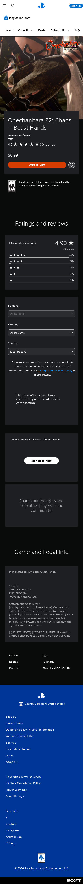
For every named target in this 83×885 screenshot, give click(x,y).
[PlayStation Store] (18, 18)
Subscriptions (60, 30)
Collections (25, 30)
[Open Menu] (4, 6)
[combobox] (41, 313)
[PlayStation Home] (41, 5)
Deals (41, 30)
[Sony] (74, 883)
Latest (9, 30)
